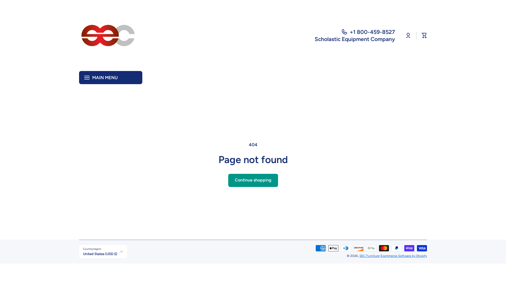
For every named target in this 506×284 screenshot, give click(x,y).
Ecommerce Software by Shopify (404, 256)
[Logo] (108, 35)
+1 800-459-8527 (372, 32)
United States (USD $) (100, 254)
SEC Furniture (369, 256)
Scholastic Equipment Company (355, 39)
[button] (424, 35)
